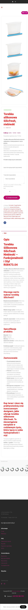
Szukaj (23, 607)
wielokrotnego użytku (19, 218)
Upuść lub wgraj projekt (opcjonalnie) (13, 167)
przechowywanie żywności (10, 214)
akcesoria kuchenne (14, 207)
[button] (2, 469)
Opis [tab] (5, 233)
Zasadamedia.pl (16, 591)
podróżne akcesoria (8, 212)
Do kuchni (11, 205)
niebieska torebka (19, 211)
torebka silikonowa (16, 216)
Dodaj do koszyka (12, 197)
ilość (5, 188)
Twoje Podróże (17, 205)
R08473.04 (18, 214)
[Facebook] (13, 2)
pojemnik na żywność (18, 212)
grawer (8, 211)
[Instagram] (15, 2)
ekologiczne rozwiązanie (9, 209)
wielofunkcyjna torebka (9, 218)
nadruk (12, 211)
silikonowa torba (7, 216)
